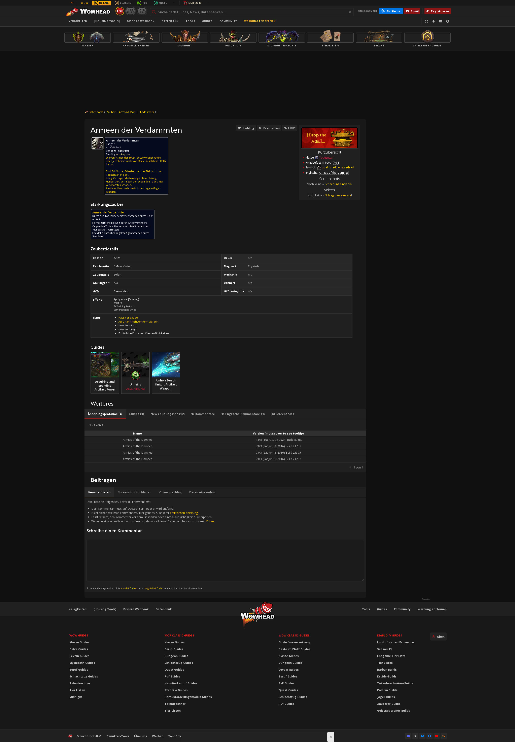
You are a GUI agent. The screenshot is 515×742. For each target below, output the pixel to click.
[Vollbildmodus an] (426, 21)
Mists (163, 3)
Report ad (426, 599)
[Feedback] (441, 21)
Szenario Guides (176, 690)
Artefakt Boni (127, 112)
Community (228, 21)
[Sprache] (448, 21)
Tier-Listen (173, 710)
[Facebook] (429, 736)
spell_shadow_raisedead (338, 167)
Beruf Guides (78, 669)
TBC (145, 3)
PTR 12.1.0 (130, 11)
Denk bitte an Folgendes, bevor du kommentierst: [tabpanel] (150, 545)
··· (173, 3)
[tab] (105, 414)
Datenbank (170, 21)
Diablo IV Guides (389, 635)
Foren (210, 521)
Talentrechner (79, 683)
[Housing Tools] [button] (107, 21)
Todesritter (147, 112)
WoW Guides (78, 635)
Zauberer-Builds (388, 704)
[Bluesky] (422, 736)
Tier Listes (385, 663)
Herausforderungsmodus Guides (188, 697)
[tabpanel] (225, 445)
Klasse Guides (79, 642)
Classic (125, 3)
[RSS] (444, 736)
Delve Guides (78, 649)
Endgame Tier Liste (391, 656)
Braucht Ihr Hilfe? (89, 736)
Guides (207, 21)
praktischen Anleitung (184, 513)
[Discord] (408, 736)
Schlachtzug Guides (83, 676)
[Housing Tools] (105, 609)
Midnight (75, 697)
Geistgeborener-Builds (393, 710)
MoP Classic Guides (179, 635)
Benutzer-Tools (118, 736)
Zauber (110, 112)
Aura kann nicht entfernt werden (138, 321)
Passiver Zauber (128, 317)
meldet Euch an (129, 588)
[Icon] (97, 143)
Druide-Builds (387, 676)
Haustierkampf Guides (181, 683)
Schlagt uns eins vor (338, 195)
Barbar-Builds (387, 669)
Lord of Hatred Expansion (395, 642)
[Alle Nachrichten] (71, 3)
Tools (366, 609)
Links (291, 128)
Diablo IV (195, 3)
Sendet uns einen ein (338, 184)
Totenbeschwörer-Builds (395, 683)
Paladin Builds (387, 690)
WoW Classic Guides (294, 635)
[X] (415, 736)
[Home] (89, 11)
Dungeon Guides (176, 656)
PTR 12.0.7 (142, 11)
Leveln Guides (79, 656)
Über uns (140, 736)
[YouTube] (437, 736)
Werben (157, 736)
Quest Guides (174, 669)
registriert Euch (153, 588)
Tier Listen (77, 690)
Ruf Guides (172, 676)
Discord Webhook (140, 21)
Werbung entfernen (260, 21)
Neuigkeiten (77, 21)
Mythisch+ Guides (82, 663)
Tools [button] (190, 21)
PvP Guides (287, 683)
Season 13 (384, 649)
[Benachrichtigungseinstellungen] (434, 21)
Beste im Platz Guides (294, 649)
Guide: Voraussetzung (295, 642)
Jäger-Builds (386, 697)
